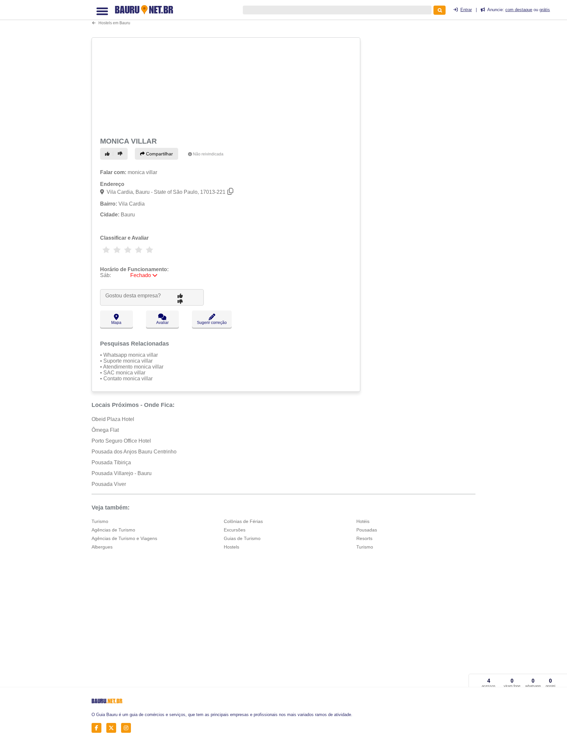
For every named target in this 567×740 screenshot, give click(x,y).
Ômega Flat (105, 430)
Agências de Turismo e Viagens (124, 538)
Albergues (102, 547)
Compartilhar (159, 153)
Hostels (231, 547)
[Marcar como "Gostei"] (108, 153)
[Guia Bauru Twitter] (113, 727)
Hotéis (362, 521)
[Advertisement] (226, 86)
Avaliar (162, 322)
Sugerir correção (212, 322)
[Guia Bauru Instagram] (128, 727)
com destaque (518, 9)
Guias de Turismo (242, 538)
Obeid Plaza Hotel (113, 419)
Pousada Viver (109, 484)
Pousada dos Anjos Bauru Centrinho (134, 451)
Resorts (364, 538)
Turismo (100, 521)
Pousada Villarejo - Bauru (122, 473)
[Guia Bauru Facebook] (98, 727)
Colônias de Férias (243, 521)
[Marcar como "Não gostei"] (121, 153)
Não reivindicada (208, 154)
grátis (544, 9)
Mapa (116, 322)
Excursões (234, 529)
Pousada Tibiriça (111, 462)
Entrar (466, 9)
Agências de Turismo (113, 529)
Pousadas (366, 529)
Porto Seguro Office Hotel (121, 441)
